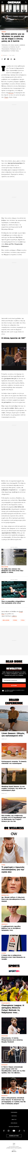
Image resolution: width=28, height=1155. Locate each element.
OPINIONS (4, 1035)
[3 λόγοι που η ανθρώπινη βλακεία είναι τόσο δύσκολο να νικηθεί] (14, 943)
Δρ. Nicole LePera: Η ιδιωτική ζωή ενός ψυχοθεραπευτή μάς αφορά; (13, 899)
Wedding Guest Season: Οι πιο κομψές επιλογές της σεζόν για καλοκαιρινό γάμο (13, 788)
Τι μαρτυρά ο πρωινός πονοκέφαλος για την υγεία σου (12, 869)
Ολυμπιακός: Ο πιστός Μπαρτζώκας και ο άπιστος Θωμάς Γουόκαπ (12, 1040)
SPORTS (14, 966)
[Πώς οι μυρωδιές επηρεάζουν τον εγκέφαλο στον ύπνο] (14, 589)
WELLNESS (4, 566)
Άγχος (6, 97)
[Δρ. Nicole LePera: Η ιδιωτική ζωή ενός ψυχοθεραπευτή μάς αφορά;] (14, 885)
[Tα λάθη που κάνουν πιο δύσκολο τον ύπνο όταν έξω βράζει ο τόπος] (14, 557)
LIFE (2, 599)
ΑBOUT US (14, 1119)
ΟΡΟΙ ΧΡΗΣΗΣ (14, 1123)
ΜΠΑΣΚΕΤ (4, 1064)
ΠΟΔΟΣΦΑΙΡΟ (5, 1003)
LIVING (3, 953)
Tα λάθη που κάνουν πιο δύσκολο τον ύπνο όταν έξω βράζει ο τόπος (12, 570)
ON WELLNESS (14, 828)
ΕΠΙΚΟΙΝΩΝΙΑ (14, 1112)
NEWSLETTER (14, 1135)
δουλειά (11, 92)
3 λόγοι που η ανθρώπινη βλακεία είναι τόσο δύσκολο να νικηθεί (13, 957)
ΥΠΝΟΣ (4, 31)
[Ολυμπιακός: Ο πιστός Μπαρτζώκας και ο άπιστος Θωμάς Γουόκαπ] (14, 1025)
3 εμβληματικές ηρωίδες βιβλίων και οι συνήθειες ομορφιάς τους (11, 928)
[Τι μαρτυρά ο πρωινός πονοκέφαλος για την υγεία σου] (14, 851)
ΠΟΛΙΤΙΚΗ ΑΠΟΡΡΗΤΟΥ (14, 1126)
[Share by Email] (14, 59)
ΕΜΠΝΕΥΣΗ (5, 895)
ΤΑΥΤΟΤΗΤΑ (14, 1115)
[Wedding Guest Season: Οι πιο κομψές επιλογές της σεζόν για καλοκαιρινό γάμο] (14, 776)
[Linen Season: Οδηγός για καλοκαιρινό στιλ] (14, 719)
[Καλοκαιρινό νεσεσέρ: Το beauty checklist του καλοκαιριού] (14, 751)
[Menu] (2, 2)
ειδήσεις (14, 616)
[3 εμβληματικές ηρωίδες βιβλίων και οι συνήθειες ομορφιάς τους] (14, 914)
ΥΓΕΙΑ (23, 620)
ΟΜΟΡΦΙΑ (4, 924)
